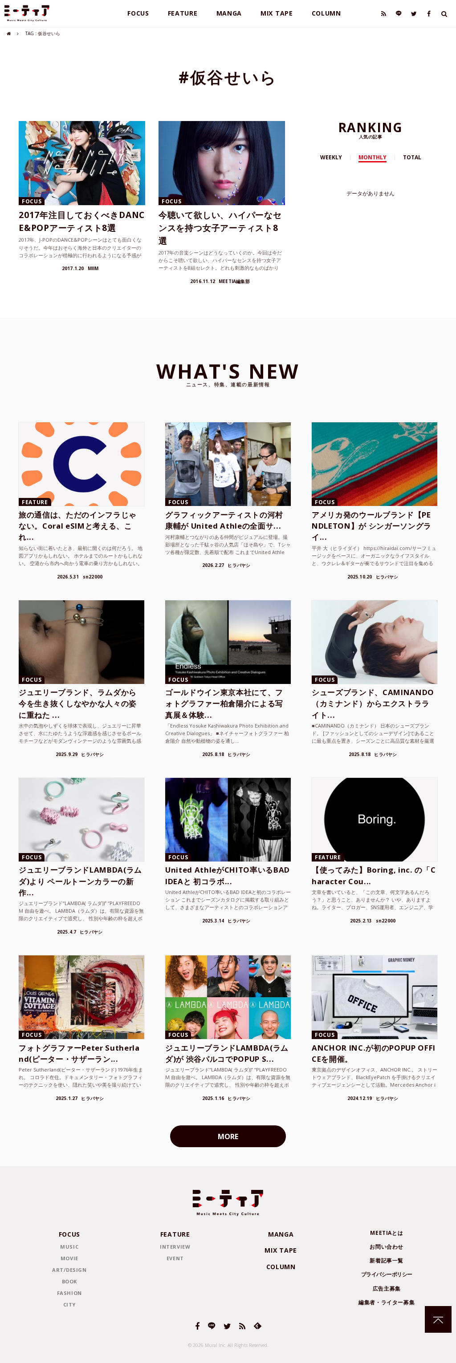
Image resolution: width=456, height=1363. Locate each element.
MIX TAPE (277, 13)
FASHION (69, 1293)
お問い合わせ (386, 1246)
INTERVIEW (175, 1246)
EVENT (175, 1258)
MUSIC (69, 1246)
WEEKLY (331, 157)
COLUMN (326, 13)
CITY (69, 1304)
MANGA (229, 13)
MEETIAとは (386, 1233)
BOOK (69, 1281)
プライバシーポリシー (386, 1274)
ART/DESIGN (69, 1269)
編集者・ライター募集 (386, 1302)
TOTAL (412, 157)
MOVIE (69, 1258)
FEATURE (183, 13)
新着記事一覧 (386, 1260)
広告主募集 (387, 1288)
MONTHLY (372, 157)
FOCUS (138, 13)
